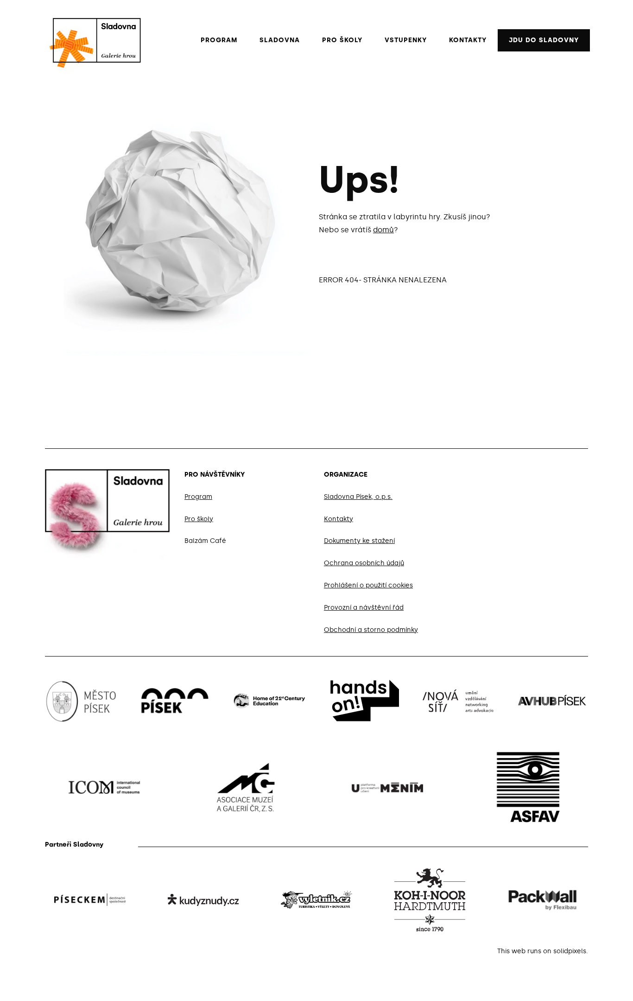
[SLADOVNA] (92, 40)
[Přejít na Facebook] (540, 473)
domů (383, 229)
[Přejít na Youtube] (584, 473)
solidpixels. (570, 951)
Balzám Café (205, 541)
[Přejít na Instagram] (562, 473)
